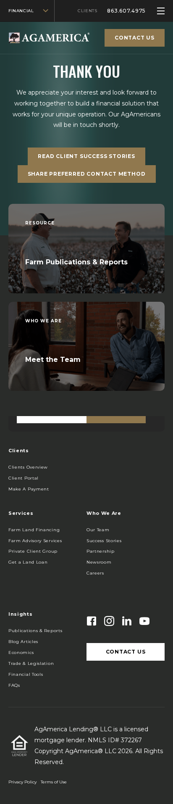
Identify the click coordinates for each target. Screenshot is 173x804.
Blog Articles (23, 641)
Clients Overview (28, 467)
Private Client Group (33, 551)
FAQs (14, 685)
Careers (95, 573)
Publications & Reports (35, 630)
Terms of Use (54, 782)
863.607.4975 (126, 11)
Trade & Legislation (31, 663)
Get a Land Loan (28, 562)
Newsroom (99, 562)
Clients (87, 10)
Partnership (100, 551)
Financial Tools (25, 674)
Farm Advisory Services (35, 540)
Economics (21, 652)
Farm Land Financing (34, 529)
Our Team (98, 529)
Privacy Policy (22, 782)
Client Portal (23, 478)
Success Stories (104, 540)
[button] (28, 489)
